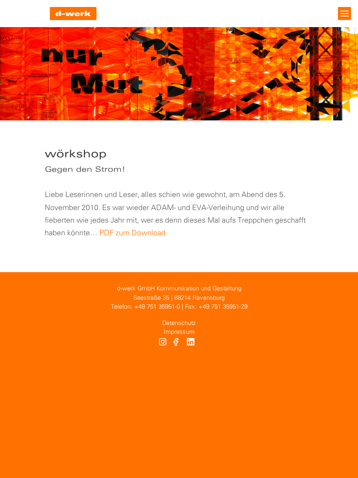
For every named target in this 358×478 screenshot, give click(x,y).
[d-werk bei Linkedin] (192, 343)
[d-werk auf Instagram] (162, 343)
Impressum (179, 332)
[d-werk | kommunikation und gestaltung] (73, 13)
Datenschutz (179, 323)
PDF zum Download (132, 233)
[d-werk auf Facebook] (177, 343)
